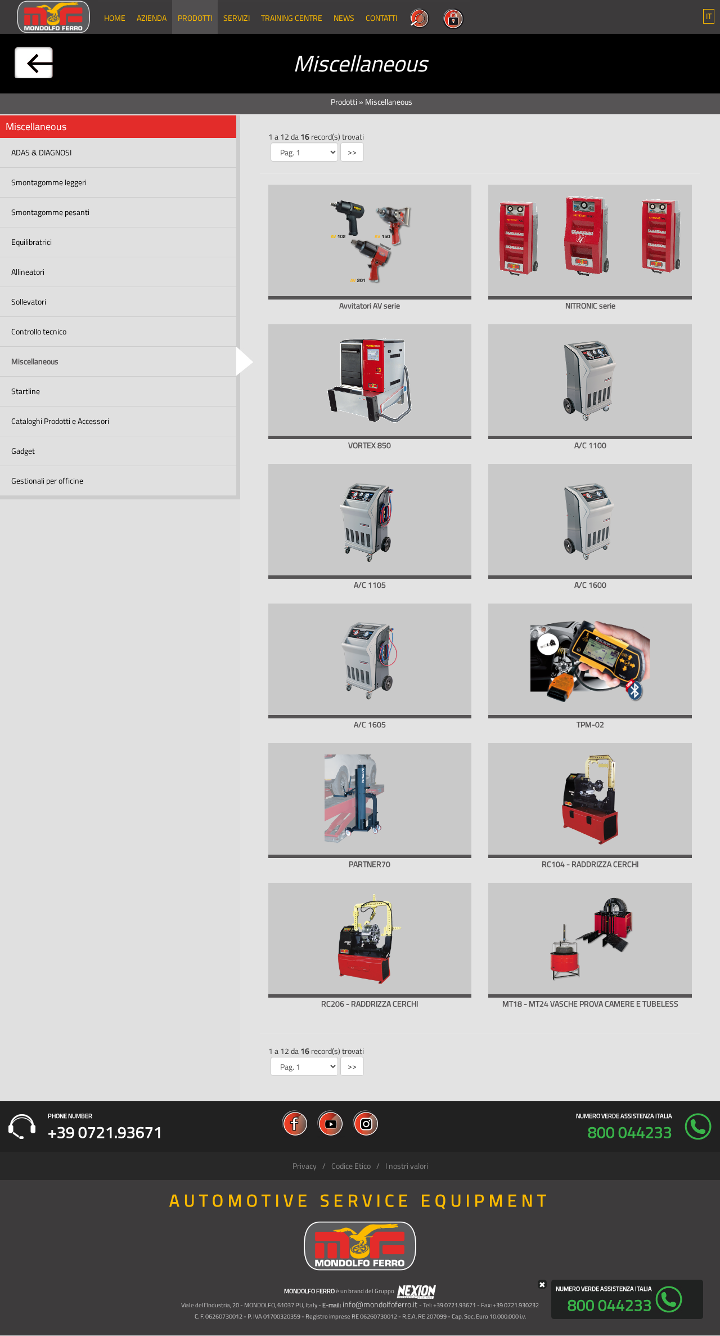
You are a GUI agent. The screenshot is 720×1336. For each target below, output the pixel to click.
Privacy (304, 1166)
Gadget (23, 451)
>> (352, 152)
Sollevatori (28, 301)
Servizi (236, 18)
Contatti (381, 18)
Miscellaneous (34, 361)
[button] (708, 16)
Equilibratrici (31, 242)
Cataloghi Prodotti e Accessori (60, 421)
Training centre (291, 18)
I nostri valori (406, 1166)
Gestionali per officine (47, 480)
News (344, 18)
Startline (25, 391)
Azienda (151, 18)
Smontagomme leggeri (49, 182)
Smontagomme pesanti (50, 212)
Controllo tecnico (38, 331)
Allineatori (27, 272)
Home (114, 18)
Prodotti (195, 18)
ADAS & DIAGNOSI (41, 152)
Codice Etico (351, 1166)
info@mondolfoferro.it (380, 1304)
